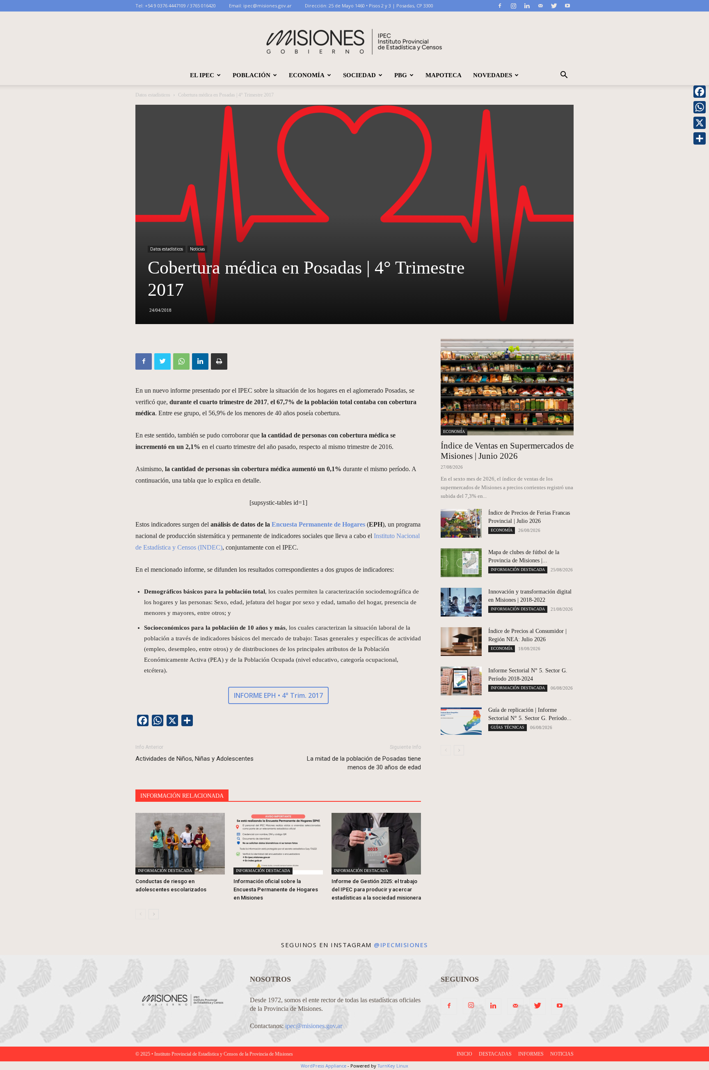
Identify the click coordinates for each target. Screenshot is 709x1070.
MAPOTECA (443, 75)
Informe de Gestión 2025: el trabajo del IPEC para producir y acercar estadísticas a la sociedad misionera (376, 889)
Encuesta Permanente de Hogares (318, 524)
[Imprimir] (219, 361)
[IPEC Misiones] (354, 38)
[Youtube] (567, 6)
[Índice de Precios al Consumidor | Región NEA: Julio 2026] (461, 641)
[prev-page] (140, 914)
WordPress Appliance (323, 1066)
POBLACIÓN (251, 75)
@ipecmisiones (401, 945)
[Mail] (540, 6)
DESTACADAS (495, 1054)
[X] (699, 123)
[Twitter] (554, 6)
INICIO (464, 1054)
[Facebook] (500, 6)
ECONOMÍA (307, 75)
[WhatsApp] (181, 361)
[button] (564, 75)
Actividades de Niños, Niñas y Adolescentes (194, 758)
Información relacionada (182, 796)
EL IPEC (202, 75)
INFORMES (531, 1054)
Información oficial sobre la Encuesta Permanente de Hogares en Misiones (275, 889)
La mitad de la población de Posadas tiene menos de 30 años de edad (364, 763)
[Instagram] (513, 6)
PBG (400, 75)
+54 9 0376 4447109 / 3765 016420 (180, 5)
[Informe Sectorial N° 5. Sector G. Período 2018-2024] (461, 681)
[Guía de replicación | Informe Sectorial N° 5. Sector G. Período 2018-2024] (461, 720)
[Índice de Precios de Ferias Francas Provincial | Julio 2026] (461, 523)
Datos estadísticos (152, 95)
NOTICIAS (562, 1054)
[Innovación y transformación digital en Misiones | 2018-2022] (461, 602)
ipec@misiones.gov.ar (267, 5)
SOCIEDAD (359, 75)
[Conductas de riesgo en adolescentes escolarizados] (180, 843)
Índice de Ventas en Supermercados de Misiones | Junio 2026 (507, 451)
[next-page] (154, 914)
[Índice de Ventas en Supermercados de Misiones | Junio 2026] (507, 387)
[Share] (699, 138)
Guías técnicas (507, 727)
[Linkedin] (527, 6)
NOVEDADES (492, 75)
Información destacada (165, 870)
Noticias (197, 249)
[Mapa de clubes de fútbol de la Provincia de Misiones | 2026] (461, 562)
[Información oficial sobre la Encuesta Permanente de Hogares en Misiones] (278, 843)
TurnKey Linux (392, 1066)
